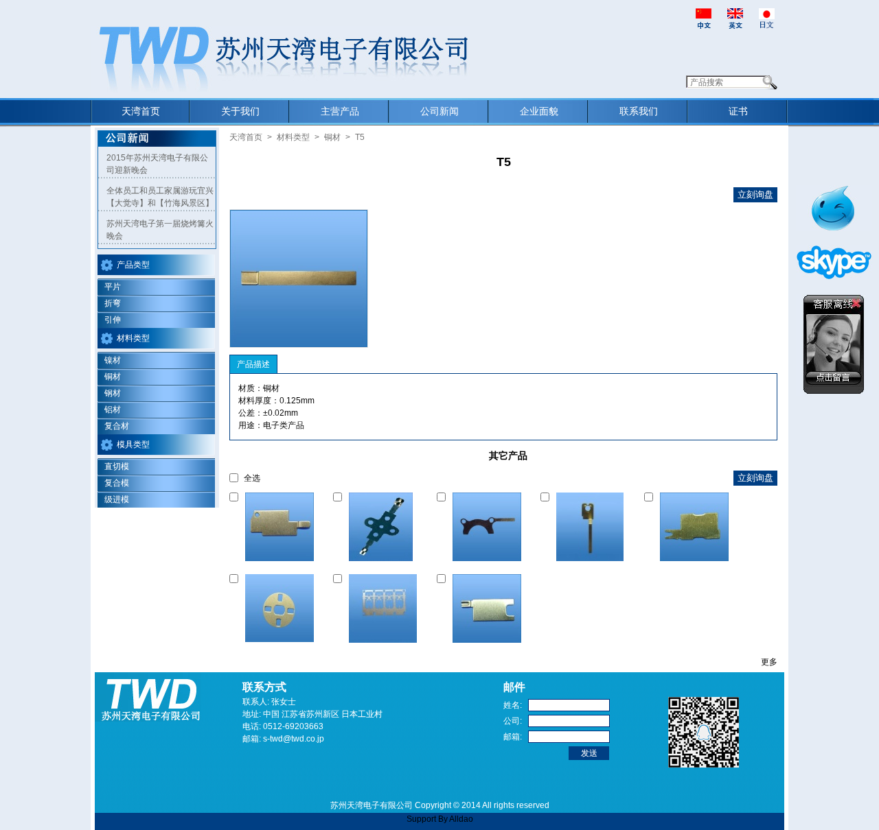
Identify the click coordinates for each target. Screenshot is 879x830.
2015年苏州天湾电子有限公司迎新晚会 (157, 164)
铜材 (112, 376)
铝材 (112, 409)
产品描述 (253, 364)
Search (769, 82)
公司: (512, 721)
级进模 (116, 499)
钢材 (112, 393)
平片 (112, 287)
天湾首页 (245, 137)
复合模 (116, 483)
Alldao (461, 819)
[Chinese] (703, 18)
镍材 (112, 360)
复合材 (116, 426)
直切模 (116, 466)
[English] (735, 18)
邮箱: (512, 737)
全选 (252, 478)
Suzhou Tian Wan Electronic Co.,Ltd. (159, 32)
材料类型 (133, 338)
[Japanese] (767, 18)
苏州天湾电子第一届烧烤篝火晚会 (160, 230)
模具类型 (133, 444)
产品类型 (133, 265)
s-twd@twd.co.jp (293, 739)
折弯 (112, 303)
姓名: (512, 705)
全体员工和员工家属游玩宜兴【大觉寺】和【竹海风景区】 (160, 197)
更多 (769, 662)
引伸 (112, 319)
